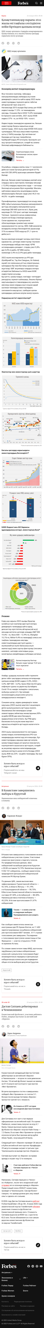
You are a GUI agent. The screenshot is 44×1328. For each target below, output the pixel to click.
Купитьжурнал (7, 3)
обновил (36, 1207)
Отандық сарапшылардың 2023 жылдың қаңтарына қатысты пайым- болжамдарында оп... (21, 160)
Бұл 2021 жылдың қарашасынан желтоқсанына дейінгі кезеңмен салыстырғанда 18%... (21, 669)
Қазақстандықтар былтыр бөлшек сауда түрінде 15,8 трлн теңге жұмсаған (28, 663)
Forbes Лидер (7, 1285)
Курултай (6, 970)
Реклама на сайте (8, 1306)
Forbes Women (8, 1291)
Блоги (25, 1291)
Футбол (18, 1231)
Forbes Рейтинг (29, 1285)
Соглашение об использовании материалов (18, 1310)
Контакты (5, 1302)
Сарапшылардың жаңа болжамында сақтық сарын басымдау (27, 154)
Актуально (5, 786)
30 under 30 (6, 1002)
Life (24, 1278)
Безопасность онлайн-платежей (13, 1315)
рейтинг (36, 1201)
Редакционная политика (23, 1302)
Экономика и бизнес (7, 1279)
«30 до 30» (7, 1231)
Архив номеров (8, 1296)
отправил (6, 1185)
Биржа (4, 16)
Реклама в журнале (27, 1306)
